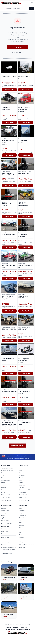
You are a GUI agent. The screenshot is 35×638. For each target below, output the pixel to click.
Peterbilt (21, 523)
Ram (20, 530)
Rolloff (3, 482)
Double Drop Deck (24, 495)
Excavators (4, 513)
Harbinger (21, 537)
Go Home (18, 47)
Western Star (22, 535)
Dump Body (4, 531)
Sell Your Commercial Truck (26, 545)
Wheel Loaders (5, 510)
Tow (2, 475)
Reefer (21, 478)
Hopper (21, 482)
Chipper (3, 492)
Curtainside (22, 485)
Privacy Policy (24, 627)
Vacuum (3, 490)
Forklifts (3, 508)
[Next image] (32, 67)
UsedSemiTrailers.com (23, 629)
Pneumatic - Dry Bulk (24, 490)
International (22, 515)
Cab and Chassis (5, 480)
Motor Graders (5, 520)
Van (20, 468)
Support (15, 627)
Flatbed (21, 470)
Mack (20, 508)
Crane (3, 485)
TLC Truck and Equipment (8, 549)
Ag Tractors (4, 518)
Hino (20, 532)
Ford (20, 520)
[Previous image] (19, 67)
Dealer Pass (22, 547)
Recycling (3, 515)
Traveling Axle (22, 492)
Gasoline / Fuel (23, 497)
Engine (3, 534)
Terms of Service (10, 629)
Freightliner (22, 510)
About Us (8, 627)
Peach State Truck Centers (8, 547)
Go (31, 8)
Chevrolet (21, 525)
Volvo (20, 513)
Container (21, 487)
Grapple (3, 487)
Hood (2, 529)
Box (2, 478)
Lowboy (21, 480)
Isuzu (20, 527)
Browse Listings (19, 52)
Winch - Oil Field (5, 497)
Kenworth (21, 518)
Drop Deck (22, 475)
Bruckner (3, 545)
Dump (3, 473)
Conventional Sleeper (7, 468)
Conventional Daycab (7, 470)
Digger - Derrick (5, 495)
